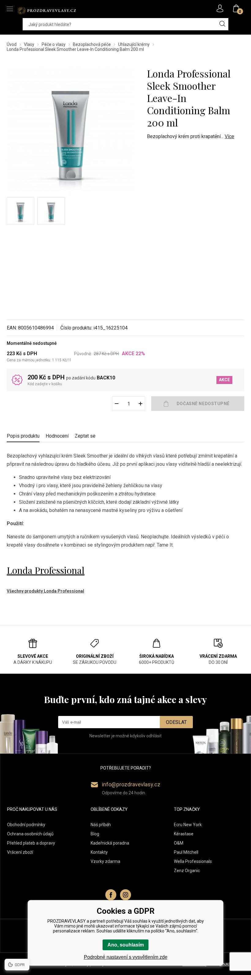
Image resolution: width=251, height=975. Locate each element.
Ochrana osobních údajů (30, 833)
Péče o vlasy (54, 44)
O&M (178, 843)
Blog (95, 833)
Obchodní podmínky (26, 824)
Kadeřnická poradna (110, 843)
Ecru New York (188, 824)
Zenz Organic (187, 870)
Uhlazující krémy (134, 44)
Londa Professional (45, 570)
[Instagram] (125, 894)
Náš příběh (101, 824)
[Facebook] (110, 894)
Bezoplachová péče (92, 44)
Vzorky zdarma (105, 861)
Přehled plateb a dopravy (31, 843)
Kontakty (99, 852)
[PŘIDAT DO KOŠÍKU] (197, 403)
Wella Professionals (193, 861)
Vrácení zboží (20, 852)
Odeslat (176, 722)
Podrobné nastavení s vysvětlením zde (125, 957)
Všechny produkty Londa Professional (45, 591)
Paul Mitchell (186, 852)
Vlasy (29, 44)
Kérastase (183, 833)
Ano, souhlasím (125, 944)
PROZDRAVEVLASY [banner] (46, 10)
